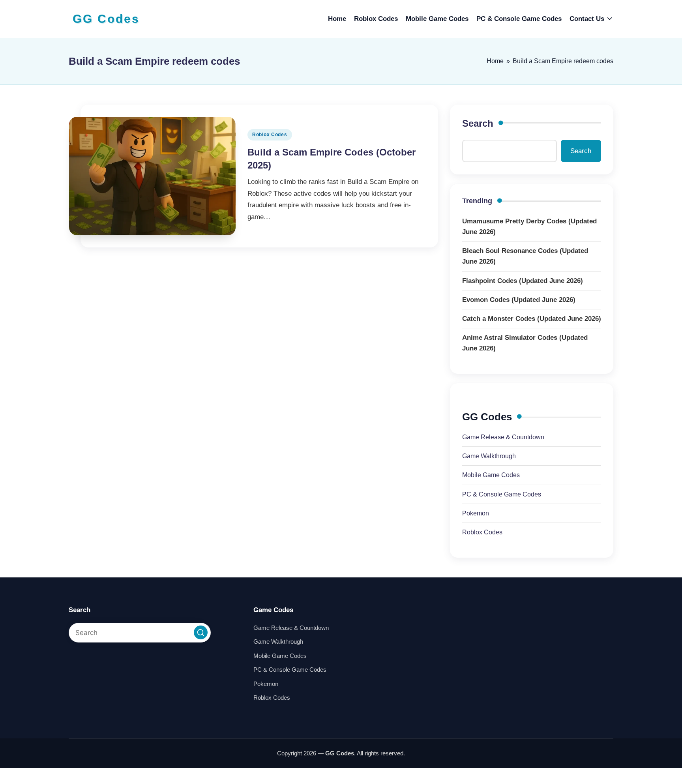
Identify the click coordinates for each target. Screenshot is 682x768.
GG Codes (106, 18)
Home (495, 61)
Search (477, 123)
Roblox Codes (269, 134)
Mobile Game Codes (491, 475)
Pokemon (475, 513)
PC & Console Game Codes (501, 494)
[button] (201, 632)
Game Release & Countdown (503, 437)
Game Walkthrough (489, 456)
